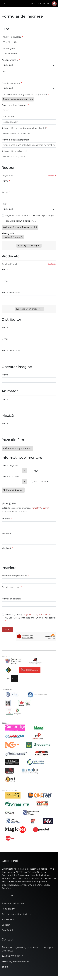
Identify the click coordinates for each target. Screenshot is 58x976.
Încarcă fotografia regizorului (21, 227)
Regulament (8, 909)
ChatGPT (37, 508)
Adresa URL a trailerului (14, 151)
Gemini (46, 508)
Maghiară (6, 548)
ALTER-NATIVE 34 (40, 3)
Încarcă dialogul (14, 490)
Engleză (6, 518)
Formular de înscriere (13, 903)
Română (6, 533)
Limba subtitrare (10, 476)
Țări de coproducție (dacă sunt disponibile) (24, 94)
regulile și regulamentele (37, 614)
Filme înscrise (9, 919)
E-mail (5, 192)
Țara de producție (11, 83)
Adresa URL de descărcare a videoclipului (24, 128)
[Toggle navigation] (4, 3)
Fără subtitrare (41, 481)
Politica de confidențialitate (16, 914)
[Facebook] (3, 967)
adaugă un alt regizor (30, 245)
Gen (4, 71)
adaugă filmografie (14, 237)
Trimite (7, 629)
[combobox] (12, 470)
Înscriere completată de (14, 575)
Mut (36, 471)
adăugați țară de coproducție (19, 99)
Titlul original (8, 48)
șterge (53, 175)
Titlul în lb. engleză (11, 37)
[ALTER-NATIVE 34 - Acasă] (54, 3)
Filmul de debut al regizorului (21, 221)
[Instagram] (6, 967)
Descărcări (7, 930)
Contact (6, 925)
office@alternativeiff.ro (16, 961)
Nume (5, 181)
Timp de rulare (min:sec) (15, 105)
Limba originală (10, 465)
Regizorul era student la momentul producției (29, 215)
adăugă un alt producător (30, 309)
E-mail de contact (11, 587)
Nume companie (11, 292)
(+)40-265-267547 (13, 956)
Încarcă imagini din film (18, 448)
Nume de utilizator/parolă (15, 139)
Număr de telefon (11, 598)
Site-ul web (8, 116)
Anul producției (10, 60)
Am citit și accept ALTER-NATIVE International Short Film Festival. (30, 616)
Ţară (4, 204)
